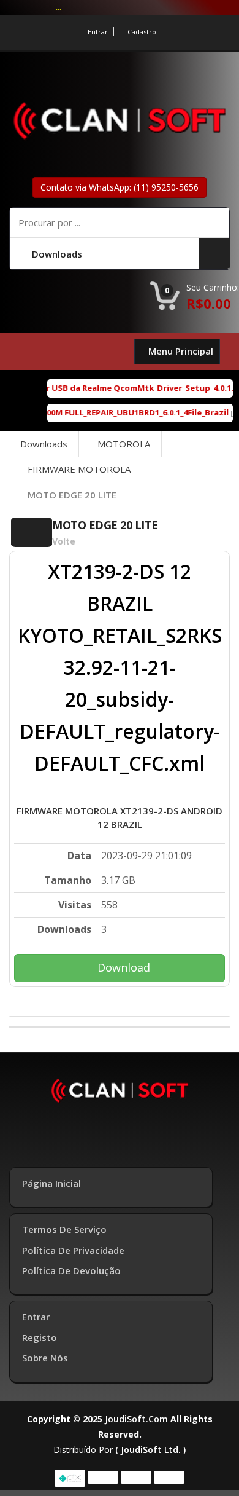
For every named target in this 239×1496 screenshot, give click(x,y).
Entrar (98, 31)
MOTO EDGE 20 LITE (72, 495)
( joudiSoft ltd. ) (150, 1449)
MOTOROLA (123, 444)
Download (123, 967)
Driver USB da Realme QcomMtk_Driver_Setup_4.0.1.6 (126, 387)
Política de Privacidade (73, 1250)
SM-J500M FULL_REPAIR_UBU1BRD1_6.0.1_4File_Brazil (122, 412)
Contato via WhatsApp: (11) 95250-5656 (119, 187)
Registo (39, 1337)
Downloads (43, 444)
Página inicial (51, 1183)
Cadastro (141, 31)
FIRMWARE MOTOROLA (79, 469)
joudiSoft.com (136, 1419)
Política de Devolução (71, 1270)
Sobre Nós (45, 1358)
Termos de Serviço (64, 1229)
